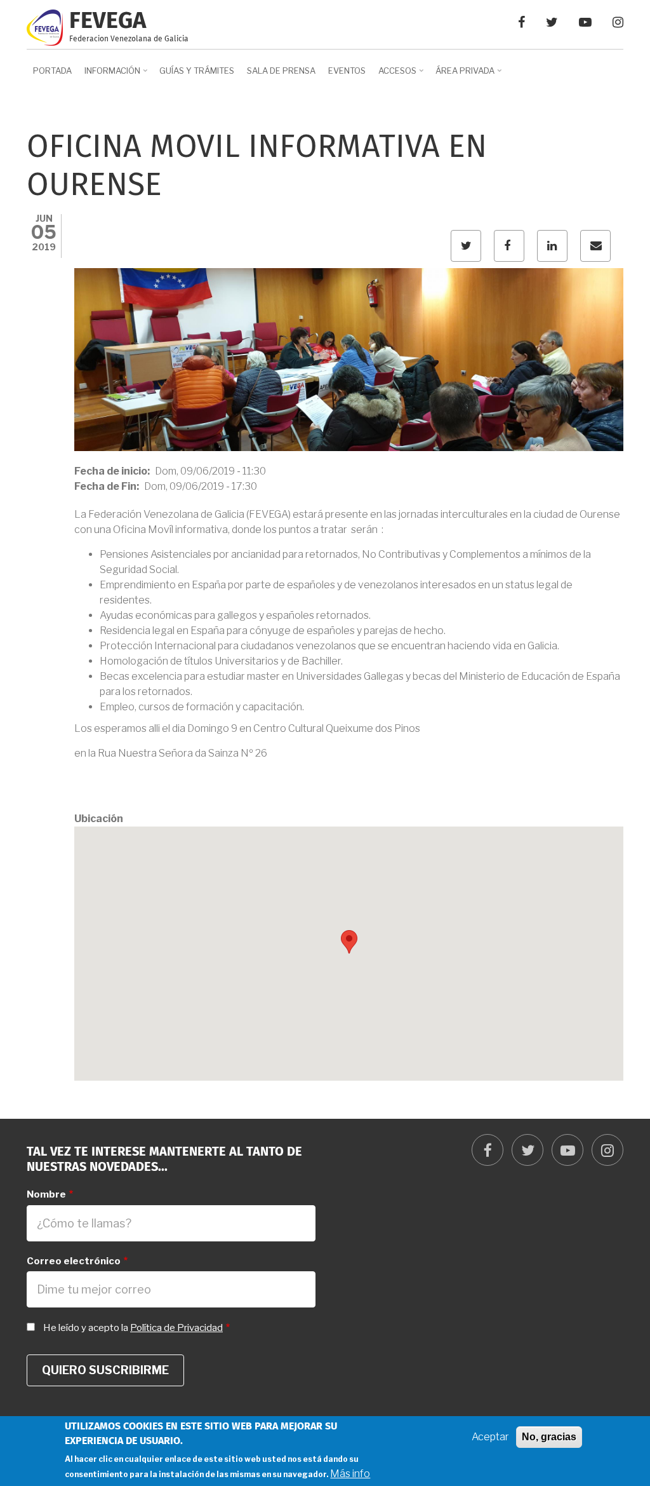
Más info (350, 1474)
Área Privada (461, 74)
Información (109, 74)
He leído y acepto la (133, 1328)
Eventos (347, 70)
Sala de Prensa (281, 70)
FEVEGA (107, 21)
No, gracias (549, 1436)
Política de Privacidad (176, 1328)
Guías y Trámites (196, 70)
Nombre (46, 1194)
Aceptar (490, 1437)
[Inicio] (45, 26)
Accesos (394, 74)
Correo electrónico (74, 1261)
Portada (52, 70)
